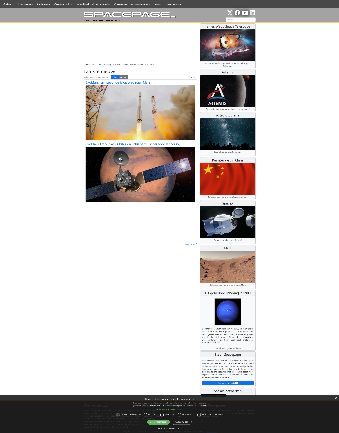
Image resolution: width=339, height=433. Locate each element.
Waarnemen (122, 4)
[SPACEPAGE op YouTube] (245, 14)
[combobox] (241, 19)
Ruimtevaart (44, 4)
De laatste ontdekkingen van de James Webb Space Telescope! (228, 64)
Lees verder (201, 405)
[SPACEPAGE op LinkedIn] (252, 14)
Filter (115, 77)
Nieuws (8, 4)
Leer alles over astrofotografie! (227, 152)
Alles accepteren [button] (158, 422)
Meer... (158, 4)
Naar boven (190, 244)
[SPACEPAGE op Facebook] (237, 14)
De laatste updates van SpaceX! (228, 240)
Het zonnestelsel (102, 4)
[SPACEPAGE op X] (230, 14)
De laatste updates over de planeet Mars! (227, 285)
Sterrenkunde (26, 4)
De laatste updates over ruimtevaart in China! (228, 197)
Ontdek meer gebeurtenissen (228, 348)
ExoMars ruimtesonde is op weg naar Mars (118, 82)
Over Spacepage (174, 4)
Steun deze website (226, 383)
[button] (169, 409)
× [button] (336, 398)
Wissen (123, 77)
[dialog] (169, 414)
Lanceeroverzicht (64, 4)
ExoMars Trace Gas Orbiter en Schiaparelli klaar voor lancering (133, 144)
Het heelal (84, 4)
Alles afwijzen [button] (182, 422)
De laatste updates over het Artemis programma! (228, 109)
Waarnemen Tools (141, 4)
